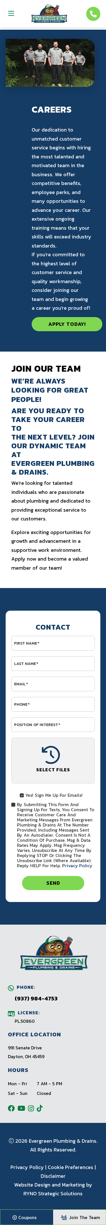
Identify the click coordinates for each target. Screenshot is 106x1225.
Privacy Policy (77, 865)
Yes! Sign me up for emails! (54, 795)
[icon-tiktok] (41, 1108)
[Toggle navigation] (11, 13)
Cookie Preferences (70, 1167)
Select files (53, 769)
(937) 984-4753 (36, 998)
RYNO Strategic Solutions (53, 1193)
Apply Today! (67, 324)
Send (53, 883)
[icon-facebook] (13, 1108)
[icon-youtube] (23, 1108)
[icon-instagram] (32, 1108)
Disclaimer (53, 1176)
